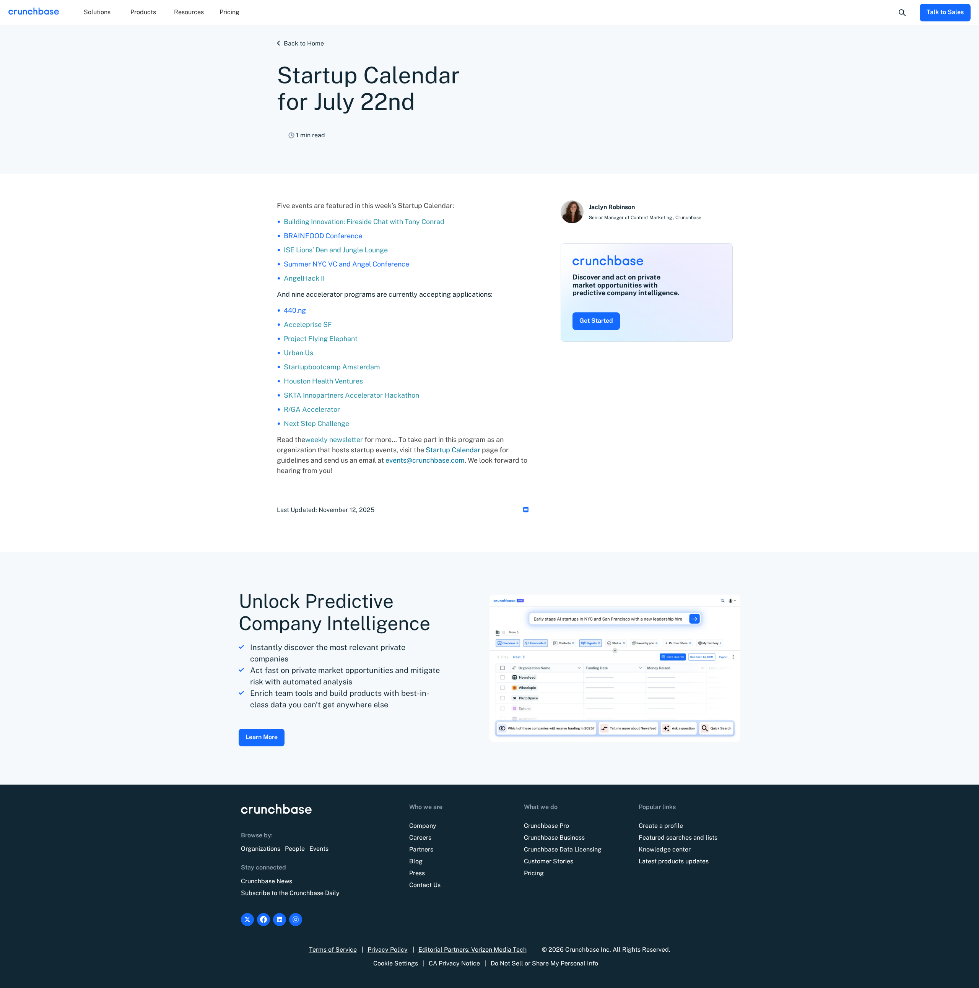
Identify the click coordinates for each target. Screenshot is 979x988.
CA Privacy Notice (454, 963)
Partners (421, 849)
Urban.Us (298, 353)
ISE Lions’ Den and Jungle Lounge (336, 250)
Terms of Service (333, 949)
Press (417, 873)
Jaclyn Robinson (612, 207)
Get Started (596, 320)
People (295, 848)
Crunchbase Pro (546, 825)
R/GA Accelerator (312, 409)
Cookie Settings (395, 963)
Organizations (260, 848)
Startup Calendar (453, 450)
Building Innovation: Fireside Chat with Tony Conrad (364, 222)
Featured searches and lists (678, 837)
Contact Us (425, 885)
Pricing (229, 12)
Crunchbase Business (554, 837)
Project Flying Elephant (321, 339)
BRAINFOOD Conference (323, 236)
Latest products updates (674, 861)
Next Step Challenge (316, 423)
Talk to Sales (945, 12)
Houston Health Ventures (323, 381)
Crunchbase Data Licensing (563, 849)
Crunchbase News (266, 881)
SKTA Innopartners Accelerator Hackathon (351, 395)
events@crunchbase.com (425, 460)
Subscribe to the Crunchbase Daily (290, 893)
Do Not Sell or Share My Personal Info (544, 963)
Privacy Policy (388, 949)
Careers (420, 837)
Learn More (262, 737)
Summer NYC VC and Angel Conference (346, 264)
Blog (416, 861)
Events (319, 848)
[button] (97, 12)
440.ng (295, 310)
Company (422, 825)
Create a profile (661, 825)
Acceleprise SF (308, 324)
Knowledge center (665, 849)
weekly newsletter (334, 439)
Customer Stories (548, 861)
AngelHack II (304, 278)
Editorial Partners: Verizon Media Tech (472, 949)
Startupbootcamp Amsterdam (332, 367)
